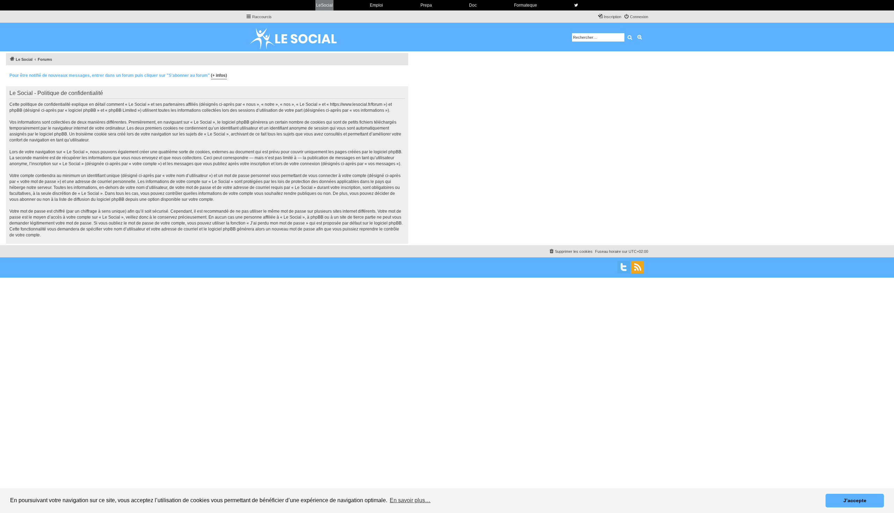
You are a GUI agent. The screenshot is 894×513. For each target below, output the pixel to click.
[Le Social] (298, 37)
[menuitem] (636, 17)
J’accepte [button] (854, 500)
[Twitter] (623, 267)
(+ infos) (219, 75)
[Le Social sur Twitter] (576, 5)
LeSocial (324, 5)
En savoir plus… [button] (410, 500)
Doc (473, 5)
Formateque (525, 5)
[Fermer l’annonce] (403, 74)
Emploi (376, 5)
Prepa (426, 5)
